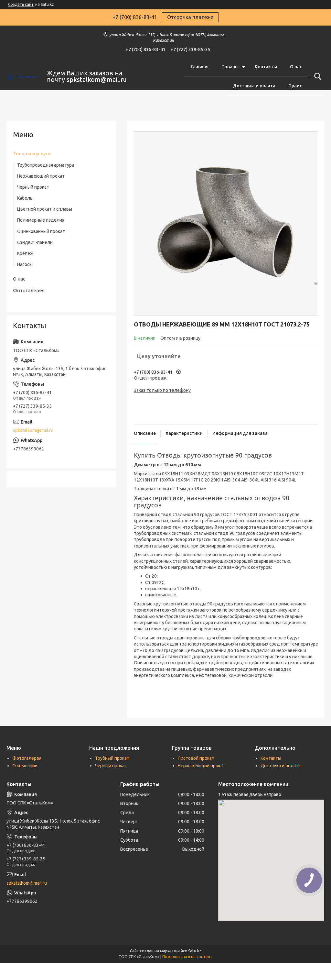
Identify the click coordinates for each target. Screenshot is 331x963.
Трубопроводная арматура (45, 165)
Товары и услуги (32, 153)
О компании (24, 765)
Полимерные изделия (40, 220)
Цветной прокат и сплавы (44, 209)
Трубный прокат (112, 758)
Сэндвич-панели (35, 242)
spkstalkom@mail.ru (33, 430)
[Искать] (316, 76)
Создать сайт (21, 4)
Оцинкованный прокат (41, 231)
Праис (295, 85)
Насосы (25, 264)
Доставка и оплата (254, 85)
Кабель (25, 198)
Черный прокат (33, 187)
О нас (296, 66)
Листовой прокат (196, 758)
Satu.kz (194, 951)
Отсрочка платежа (190, 17)
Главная (199, 66)
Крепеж (25, 253)
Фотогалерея (29, 290)
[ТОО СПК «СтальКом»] (22, 76)
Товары (230, 66)
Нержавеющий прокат (41, 176)
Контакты (266, 66)
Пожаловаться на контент (187, 957)
